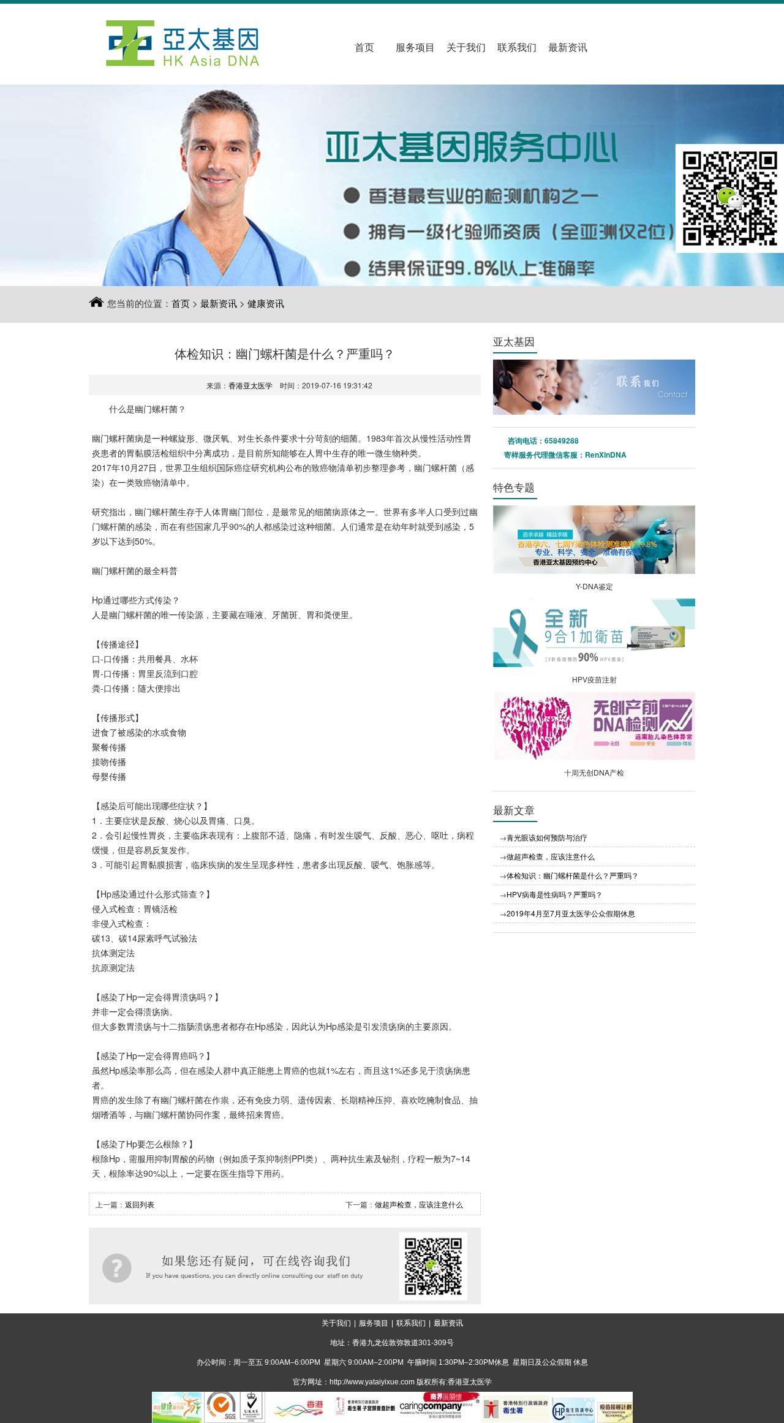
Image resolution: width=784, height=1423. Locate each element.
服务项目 (415, 47)
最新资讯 (567, 47)
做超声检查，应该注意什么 (419, 1204)
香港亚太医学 (250, 385)
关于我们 (466, 47)
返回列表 (139, 1204)
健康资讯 (265, 302)
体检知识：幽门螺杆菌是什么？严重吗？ (573, 875)
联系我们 (517, 47)
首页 (364, 47)
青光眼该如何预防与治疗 (547, 837)
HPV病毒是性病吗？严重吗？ (555, 894)
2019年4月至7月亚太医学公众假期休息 (571, 913)
